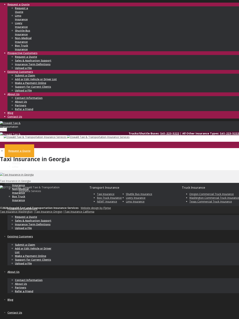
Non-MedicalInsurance (23, 40)
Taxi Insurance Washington (16, 211)
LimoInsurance (21, 17)
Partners (20, 105)
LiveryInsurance (21, 25)
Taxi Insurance (105, 194)
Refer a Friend (24, 109)
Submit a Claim (25, 75)
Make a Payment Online (30, 83)
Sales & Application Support (33, 60)
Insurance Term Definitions (32, 64)
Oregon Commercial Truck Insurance (211, 194)
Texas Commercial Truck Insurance (210, 201)
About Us (21, 101)
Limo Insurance (135, 201)
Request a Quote (26, 57)
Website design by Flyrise (96, 208)
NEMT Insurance (107, 201)
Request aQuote (21, 10)
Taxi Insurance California (79, 211)
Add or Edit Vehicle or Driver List (36, 79)
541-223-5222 (169, 133)
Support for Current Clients (33, 86)
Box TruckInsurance (21, 47)
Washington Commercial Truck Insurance (214, 198)
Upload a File (23, 68)
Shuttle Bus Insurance (139, 194)
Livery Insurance (135, 198)
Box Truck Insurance (109, 198)
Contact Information (29, 98)
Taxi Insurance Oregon (48, 211)
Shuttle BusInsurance (22, 32)
